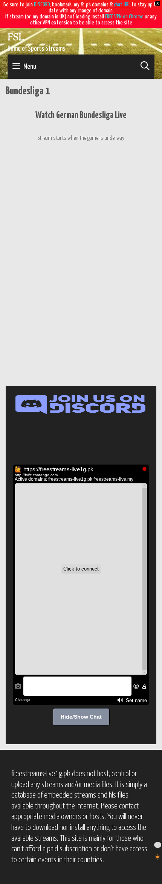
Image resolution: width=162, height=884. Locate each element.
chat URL (122, 5)
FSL (16, 38)
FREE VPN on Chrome (124, 17)
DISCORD (42, 5)
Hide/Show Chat (81, 717)
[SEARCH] (144, 66)
